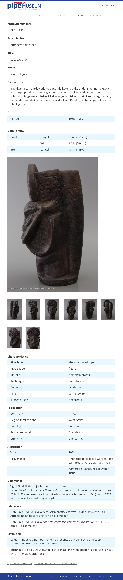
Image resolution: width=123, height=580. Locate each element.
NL (103, 5)
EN (107, 5)
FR (111, 5)
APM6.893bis (24, 486)
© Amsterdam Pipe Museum (19, 576)
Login (111, 576)
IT (114, 5)
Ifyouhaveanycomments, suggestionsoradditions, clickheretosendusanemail (42, 563)
